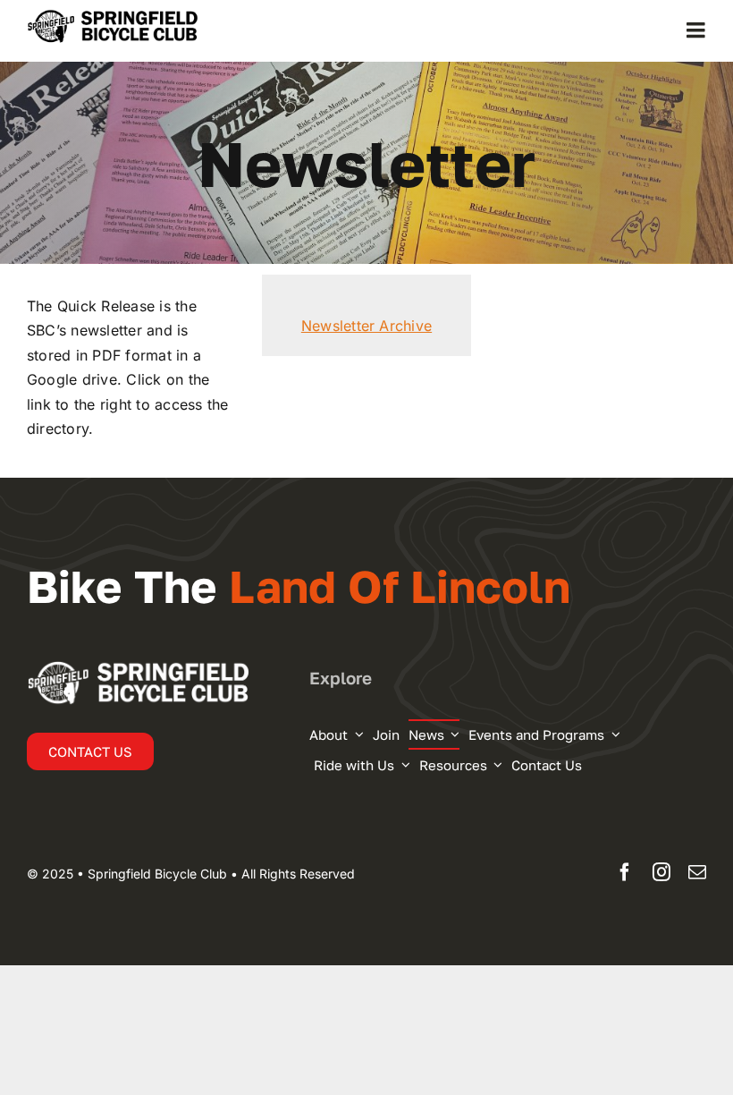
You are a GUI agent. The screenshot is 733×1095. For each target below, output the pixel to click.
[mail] (697, 872)
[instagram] (661, 872)
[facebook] (625, 872)
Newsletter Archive (366, 326)
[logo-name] (125, 16)
